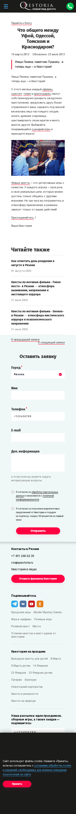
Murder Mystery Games (48, 612)
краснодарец (42, 94)
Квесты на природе (23, 701)
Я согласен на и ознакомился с (37, 496)
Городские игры (21, 612)
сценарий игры (41, 129)
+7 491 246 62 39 (22, 556)
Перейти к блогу (21, 23)
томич (27, 94)
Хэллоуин (31, 680)
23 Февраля (18, 673)
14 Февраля (40, 666)
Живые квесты (20, 183)
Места (37, 626)
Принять (17, 784)
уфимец (47, 89)
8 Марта (56, 659)
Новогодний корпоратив (27, 687)
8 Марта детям (20, 666)
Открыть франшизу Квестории (38, 578)
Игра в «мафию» (21, 619)
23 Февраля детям (40, 673)
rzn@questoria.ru (22, 562)
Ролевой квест (20, 626)
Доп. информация (25, 451)
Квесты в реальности (24, 694)
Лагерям (16, 680)
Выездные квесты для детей (29, 659)
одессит (16, 94)
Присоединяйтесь (22, 218)
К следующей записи (51, 343)
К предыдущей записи (25, 340)
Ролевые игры (43, 619)
